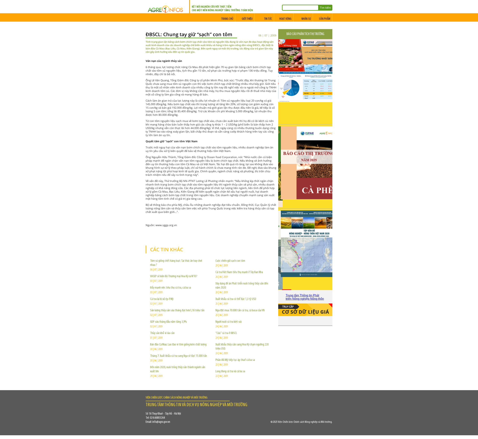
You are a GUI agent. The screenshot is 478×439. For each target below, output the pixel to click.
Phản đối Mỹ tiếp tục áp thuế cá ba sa (235, 360)
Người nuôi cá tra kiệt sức (228, 322)
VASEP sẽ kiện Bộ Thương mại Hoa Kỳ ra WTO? (173, 276)
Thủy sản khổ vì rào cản (162, 333)
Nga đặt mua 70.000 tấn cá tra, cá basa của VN (240, 310)
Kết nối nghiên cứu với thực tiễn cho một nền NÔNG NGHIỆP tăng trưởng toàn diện (222, 8)
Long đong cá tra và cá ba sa (230, 371)
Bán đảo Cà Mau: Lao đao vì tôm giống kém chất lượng (178, 344)
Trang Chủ (227, 19)
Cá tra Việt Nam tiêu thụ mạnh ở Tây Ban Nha (239, 272)
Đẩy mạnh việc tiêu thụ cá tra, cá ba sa (170, 287)
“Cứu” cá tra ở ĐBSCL (226, 333)
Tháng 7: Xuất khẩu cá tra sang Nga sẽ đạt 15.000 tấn (178, 356)
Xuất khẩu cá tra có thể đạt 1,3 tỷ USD (235, 299)
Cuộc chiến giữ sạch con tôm (230, 261)
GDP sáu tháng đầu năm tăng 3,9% (168, 322)
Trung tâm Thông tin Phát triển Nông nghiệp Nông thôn (305, 297)
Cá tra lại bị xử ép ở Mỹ (161, 299)
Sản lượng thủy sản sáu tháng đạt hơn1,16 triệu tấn (177, 310)
